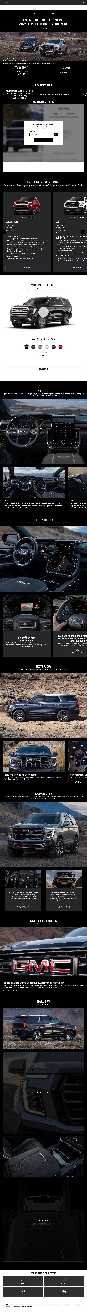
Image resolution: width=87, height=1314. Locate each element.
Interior (46, 339)
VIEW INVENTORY (65, 73)
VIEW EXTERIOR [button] (43, 1092)
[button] (25, 58)
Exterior (39, 339)
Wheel (53, 339)
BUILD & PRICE (65, 68)
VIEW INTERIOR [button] (43, 1220)
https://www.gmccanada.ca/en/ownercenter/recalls (18, 1306)
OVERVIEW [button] (5, 2)
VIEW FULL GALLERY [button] (43, 1005)
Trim (33, 339)
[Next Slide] (83, 95)
